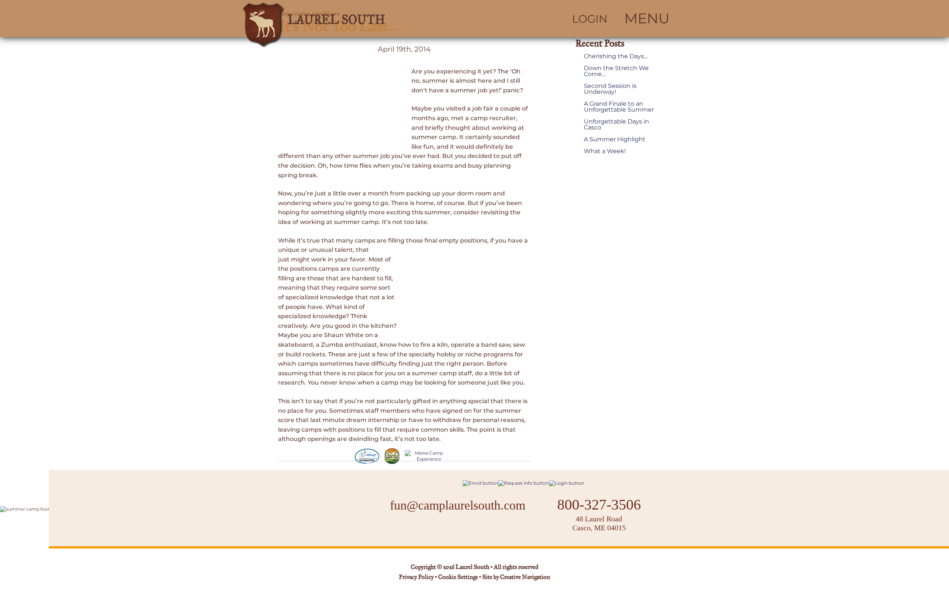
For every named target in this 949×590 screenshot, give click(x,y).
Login (590, 18)
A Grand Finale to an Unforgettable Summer (619, 107)
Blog (477, 529)
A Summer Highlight (614, 139)
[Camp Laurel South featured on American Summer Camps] (392, 456)
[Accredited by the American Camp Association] (367, 456)
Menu (646, 18)
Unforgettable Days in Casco (616, 125)
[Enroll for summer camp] (480, 483)
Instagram (454, 529)
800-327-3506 (599, 504)
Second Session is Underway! (610, 89)
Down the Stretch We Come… (616, 71)
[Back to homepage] (347, 18)
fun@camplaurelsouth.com (457, 505)
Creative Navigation (525, 577)
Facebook (434, 529)
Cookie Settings (458, 577)
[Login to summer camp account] (566, 483)
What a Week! (605, 151)
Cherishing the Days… (616, 56)
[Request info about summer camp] (523, 483)
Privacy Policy (416, 577)
